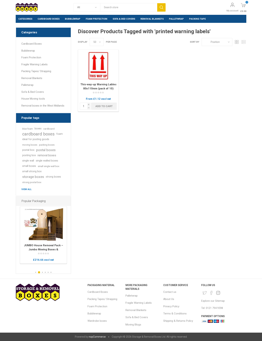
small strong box (32, 171)
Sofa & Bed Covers (32, 92)
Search (161, 7)
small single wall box (48, 166)
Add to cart (104, 106)
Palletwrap (27, 85)
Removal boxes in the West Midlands (42, 105)
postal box (28, 149)
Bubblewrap (28, 50)
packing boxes (47, 144)
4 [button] (45, 272)
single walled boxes (47, 160)
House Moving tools (33, 98)
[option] (43, 235)
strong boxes (53, 176)
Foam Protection (31, 57)
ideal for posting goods (35, 139)
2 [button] (39, 272)
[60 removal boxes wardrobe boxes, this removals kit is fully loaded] (43, 224)
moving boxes (29, 144)
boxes (38, 128)
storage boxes (33, 177)
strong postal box (31, 182)
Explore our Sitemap (213, 300)
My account (232, 10)
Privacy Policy (171, 306)
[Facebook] (211, 293)
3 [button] (42, 272)
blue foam (27, 128)
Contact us (169, 292)
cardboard (49, 128)
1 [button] (35, 272)
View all (26, 189)
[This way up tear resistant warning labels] (98, 66)
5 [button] (48, 272)
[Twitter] (204, 293)
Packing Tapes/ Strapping (36, 71)
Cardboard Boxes (31, 43)
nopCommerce (97, 336)
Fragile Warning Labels (34, 64)
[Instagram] (218, 293)
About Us (168, 299)
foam (59, 133)
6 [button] (51, 272)
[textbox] (128, 7)
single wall (28, 160)
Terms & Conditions (175, 313)
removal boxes (47, 155)
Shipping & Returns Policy (178, 320)
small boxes (29, 166)
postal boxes (46, 150)
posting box (29, 155)
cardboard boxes (38, 134)
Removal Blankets (31, 78)
